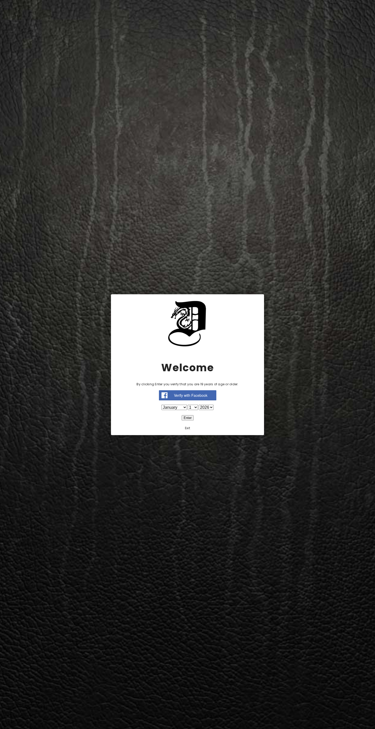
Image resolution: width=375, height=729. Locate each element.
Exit (187, 428)
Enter (188, 417)
